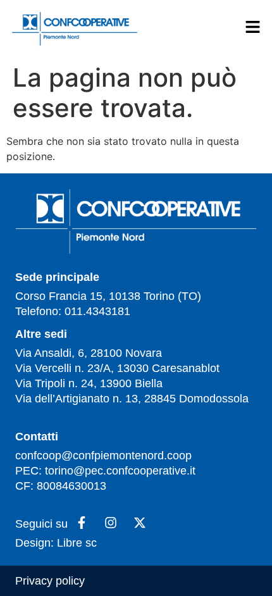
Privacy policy (50, 580)
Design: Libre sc (56, 543)
